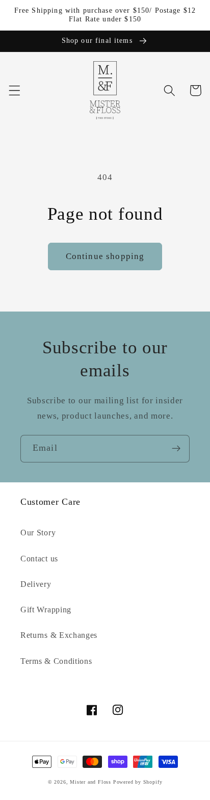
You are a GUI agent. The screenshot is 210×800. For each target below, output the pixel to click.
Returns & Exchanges (58, 635)
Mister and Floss (90, 782)
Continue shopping (105, 256)
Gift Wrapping (45, 609)
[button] (15, 91)
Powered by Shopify (138, 782)
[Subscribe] (176, 448)
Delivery (35, 584)
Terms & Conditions (56, 661)
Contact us (39, 558)
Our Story (38, 532)
